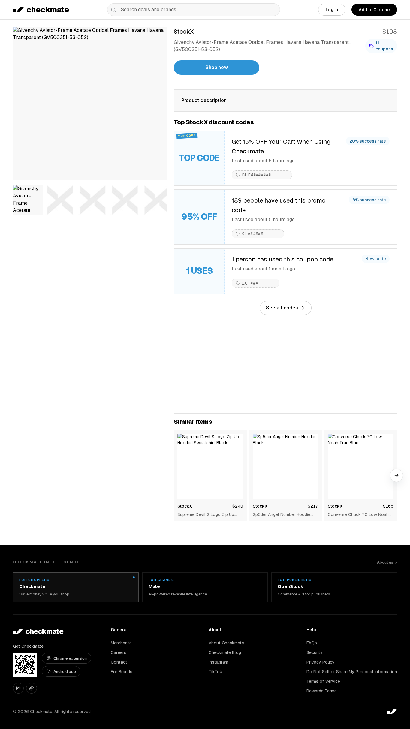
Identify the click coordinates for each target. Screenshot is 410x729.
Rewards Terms (321, 690)
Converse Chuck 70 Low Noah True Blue (358, 514)
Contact (119, 662)
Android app (64, 671)
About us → (387, 562)
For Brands (121, 671)
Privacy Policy (320, 662)
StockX (184, 506)
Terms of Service (323, 681)
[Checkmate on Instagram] (18, 688)
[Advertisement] (285, 364)
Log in (332, 9)
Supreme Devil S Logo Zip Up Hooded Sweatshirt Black (205, 514)
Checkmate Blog (225, 652)
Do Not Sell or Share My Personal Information (351, 671)
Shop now (216, 67)
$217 (313, 506)
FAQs (311, 642)
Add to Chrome (374, 9)
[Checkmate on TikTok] (31, 688)
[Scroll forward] (396, 475)
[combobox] (193, 9)
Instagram (218, 662)
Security (314, 652)
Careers (118, 652)
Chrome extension (70, 658)
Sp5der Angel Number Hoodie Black (281, 514)
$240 (237, 506)
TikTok (215, 671)
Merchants (121, 642)
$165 (388, 506)
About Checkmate (226, 642)
